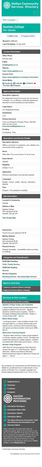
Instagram (16, 85)
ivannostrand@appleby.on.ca (13, 126)
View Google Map (9, 218)
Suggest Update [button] (28, 36)
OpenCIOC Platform (33, 454)
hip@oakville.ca (13, 381)
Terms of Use (33, 372)
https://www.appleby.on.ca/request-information (20, 77)
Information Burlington (16, 406)
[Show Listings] (24, 287)
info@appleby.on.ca (10, 65)
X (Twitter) (29, 83)
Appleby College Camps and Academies (18, 305)
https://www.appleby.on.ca (12, 71)
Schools (5, 270)
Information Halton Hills (16, 410)
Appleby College (13, 26)
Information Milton (14, 416)
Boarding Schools (9, 276)
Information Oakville (15, 413)
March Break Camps (10, 318)
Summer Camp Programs (12, 344)
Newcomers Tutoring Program (14, 332)
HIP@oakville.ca (19, 443)
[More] (21, 316)
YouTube (6, 85)
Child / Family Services (11, 264)
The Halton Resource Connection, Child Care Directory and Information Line (22, 421)
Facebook (8, 83)
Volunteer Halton (13, 425)
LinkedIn (18, 83)
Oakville (12, 30)
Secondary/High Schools (27, 276)
